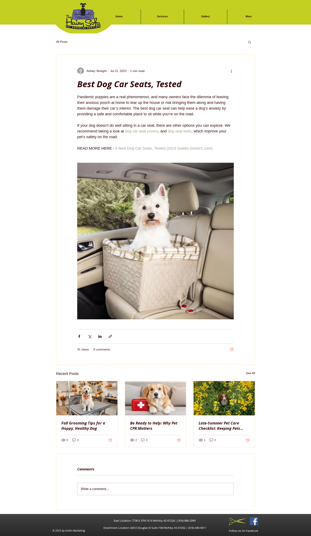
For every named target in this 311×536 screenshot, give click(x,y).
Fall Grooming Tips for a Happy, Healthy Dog (83, 425)
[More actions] (231, 70)
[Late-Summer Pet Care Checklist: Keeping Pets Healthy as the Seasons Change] (224, 398)
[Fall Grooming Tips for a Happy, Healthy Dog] (86, 398)
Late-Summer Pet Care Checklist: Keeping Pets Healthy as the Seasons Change (220, 425)
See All (250, 373)
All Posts (61, 41)
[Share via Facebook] (79, 336)
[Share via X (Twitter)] (90, 336)
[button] (250, 42)
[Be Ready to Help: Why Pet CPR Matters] (155, 398)
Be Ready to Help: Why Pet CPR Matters (153, 425)
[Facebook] (254, 521)
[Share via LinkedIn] (100, 336)
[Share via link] (110, 336)
